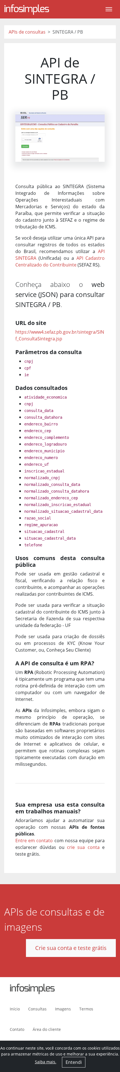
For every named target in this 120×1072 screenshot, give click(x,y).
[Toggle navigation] (109, 9)
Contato (17, 1029)
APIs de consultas (27, 32)
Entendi (74, 1062)
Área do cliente (47, 1029)
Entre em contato (34, 840)
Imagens (63, 1009)
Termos (86, 1009)
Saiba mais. (45, 1061)
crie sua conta (83, 847)
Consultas (37, 1009)
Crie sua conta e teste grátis (71, 948)
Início (15, 1009)
